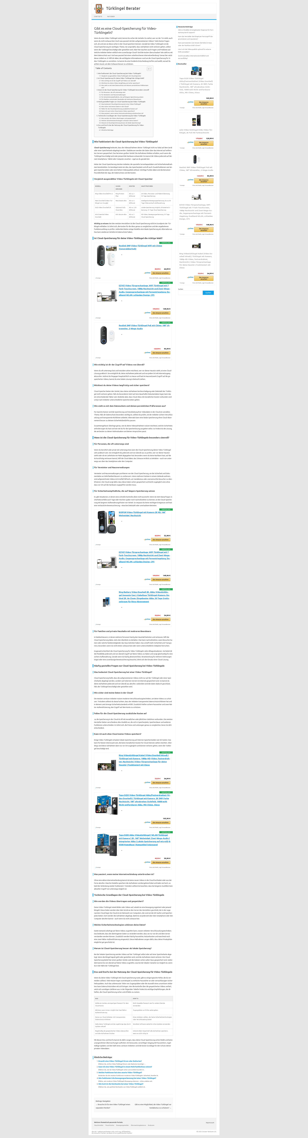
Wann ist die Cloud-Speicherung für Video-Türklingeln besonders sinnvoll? (123, 90)
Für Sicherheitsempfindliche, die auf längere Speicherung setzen (122, 97)
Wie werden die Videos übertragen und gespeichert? (118, 118)
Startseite (98, 16)
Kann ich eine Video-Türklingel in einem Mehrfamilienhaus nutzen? (125, 1067)
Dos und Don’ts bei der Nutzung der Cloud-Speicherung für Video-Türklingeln (121, 126)
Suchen (180, 289)
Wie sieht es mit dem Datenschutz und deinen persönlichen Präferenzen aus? (124, 86)
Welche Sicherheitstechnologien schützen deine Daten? (119, 120)
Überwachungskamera (138, 1125)
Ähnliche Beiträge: (107, 130)
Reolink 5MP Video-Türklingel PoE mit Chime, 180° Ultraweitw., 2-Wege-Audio (196, 168)
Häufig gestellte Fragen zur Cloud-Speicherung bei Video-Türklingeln (121, 101)
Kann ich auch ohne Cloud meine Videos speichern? (118, 111)
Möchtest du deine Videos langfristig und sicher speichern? (120, 83)
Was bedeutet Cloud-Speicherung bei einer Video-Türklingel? (121, 104)
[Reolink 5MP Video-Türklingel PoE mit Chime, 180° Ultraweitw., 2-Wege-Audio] (196, 159)
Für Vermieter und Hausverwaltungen (113, 94)
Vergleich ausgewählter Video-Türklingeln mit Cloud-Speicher (121, 76)
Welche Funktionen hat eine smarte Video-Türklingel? (120, 1073)
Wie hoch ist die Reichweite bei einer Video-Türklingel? (120, 1084)
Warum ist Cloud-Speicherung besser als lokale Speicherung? (121, 123)
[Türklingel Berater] (98, 13)
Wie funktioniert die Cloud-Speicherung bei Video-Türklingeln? (119, 73)
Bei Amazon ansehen (161, 273)
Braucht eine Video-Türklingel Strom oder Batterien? (120, 1061)
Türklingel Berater (123, 8)
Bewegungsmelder (122, 1125)
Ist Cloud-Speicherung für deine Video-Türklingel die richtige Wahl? (121, 78)
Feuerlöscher (110, 1125)
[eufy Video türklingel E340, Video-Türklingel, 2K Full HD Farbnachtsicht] (196, 120)
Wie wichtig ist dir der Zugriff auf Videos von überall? (118, 80)
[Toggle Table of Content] (148, 69)
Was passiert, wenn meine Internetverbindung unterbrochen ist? (122, 113)
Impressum (210, 1123)
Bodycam (151, 1125)
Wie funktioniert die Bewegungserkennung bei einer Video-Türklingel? (127, 1078)
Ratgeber (111, 16)
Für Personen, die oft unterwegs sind (113, 92)
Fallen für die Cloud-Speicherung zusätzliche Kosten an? (119, 109)
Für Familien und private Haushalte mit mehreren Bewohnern (121, 99)
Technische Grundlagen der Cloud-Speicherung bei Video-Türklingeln (122, 116)
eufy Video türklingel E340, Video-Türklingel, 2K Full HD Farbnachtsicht (196, 131)
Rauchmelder (98, 1125)
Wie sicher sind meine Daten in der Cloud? (115, 106)
